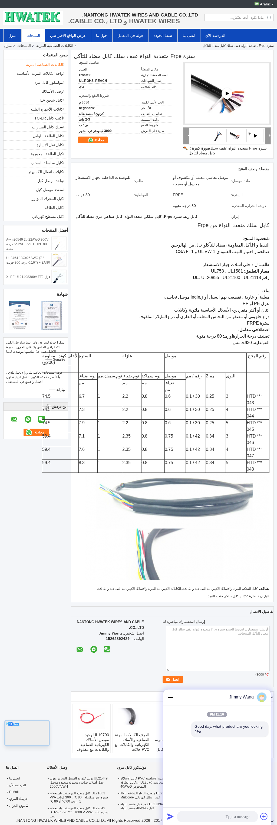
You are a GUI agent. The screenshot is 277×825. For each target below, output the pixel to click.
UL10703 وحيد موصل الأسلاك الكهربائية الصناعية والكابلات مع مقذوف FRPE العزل (93, 744)
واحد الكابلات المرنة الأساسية (40, 73)
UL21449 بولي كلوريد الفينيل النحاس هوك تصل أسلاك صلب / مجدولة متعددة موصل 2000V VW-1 (79, 782)
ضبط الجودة (163, 35)
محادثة (98, 140)
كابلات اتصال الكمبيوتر (45, 172)
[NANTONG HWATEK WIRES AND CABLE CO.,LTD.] (33, 17)
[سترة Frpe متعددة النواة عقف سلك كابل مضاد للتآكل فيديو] (227, 93)
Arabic (265, 4)
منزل (12, 35)
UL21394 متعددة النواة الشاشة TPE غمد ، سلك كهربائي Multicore (145, 795)
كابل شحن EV (51, 100)
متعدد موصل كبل (49, 189)
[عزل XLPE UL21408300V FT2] (58, 276)
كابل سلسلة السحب (47, 163)
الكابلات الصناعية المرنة (54, 45)
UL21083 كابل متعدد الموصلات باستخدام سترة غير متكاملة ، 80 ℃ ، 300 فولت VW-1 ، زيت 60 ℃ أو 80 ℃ (79, 797)
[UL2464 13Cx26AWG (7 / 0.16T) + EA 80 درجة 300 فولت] (58, 259)
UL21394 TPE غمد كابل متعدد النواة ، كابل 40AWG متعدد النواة (145, 806)
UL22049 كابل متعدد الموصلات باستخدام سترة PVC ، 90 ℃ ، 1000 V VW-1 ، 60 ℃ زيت (79, 812)
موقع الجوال (17, 806)
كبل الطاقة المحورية (47, 154)
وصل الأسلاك (52, 91)
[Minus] (170, 697)
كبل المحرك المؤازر (47, 198)
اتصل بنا (189, 35)
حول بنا (101, 35)
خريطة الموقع (18, 799)
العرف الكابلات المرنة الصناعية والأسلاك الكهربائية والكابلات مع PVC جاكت (131, 742)
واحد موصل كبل (50, 181)
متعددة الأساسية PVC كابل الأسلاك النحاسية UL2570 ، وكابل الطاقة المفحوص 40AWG (143, 782)
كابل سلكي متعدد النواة (223, 596)
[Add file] (264, 816)
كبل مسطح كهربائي (47, 216)
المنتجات (33, 35)
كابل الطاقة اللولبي (48, 136)
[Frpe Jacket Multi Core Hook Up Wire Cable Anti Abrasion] (236, 135)
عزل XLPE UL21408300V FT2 (28, 277)
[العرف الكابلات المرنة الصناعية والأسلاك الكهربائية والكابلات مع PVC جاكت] (132, 718)
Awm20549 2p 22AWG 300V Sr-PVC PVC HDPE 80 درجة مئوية (27, 244)
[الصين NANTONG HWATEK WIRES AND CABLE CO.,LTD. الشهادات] (20, 315)
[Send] (170, 816)
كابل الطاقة (54, 207)
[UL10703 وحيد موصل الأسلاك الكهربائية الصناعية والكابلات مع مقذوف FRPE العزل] (91, 718)
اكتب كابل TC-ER (48, 118)
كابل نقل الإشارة (50, 145)
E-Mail (14, 792)
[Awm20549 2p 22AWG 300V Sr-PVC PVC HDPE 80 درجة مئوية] (58, 243)
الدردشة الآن (215, 35)
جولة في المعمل (130, 35)
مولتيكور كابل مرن (48, 82)
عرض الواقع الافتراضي (68, 35)
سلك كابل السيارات (47, 127)
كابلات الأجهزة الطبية (46, 109)
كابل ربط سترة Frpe (255, 596)
